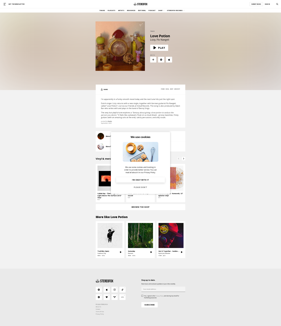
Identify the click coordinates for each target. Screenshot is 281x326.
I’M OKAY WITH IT (140, 180)
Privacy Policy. (150, 172)
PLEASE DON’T (140, 187)
